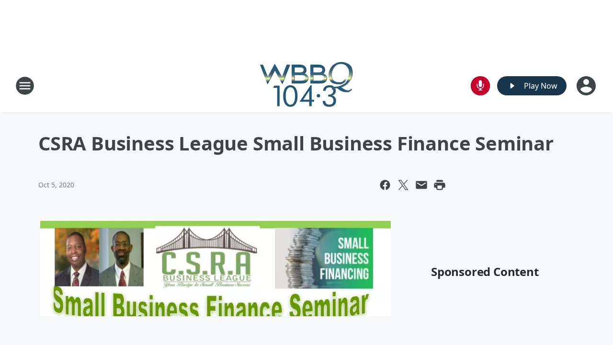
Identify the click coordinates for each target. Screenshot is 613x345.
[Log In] (587, 85)
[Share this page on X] (403, 185)
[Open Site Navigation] (24, 85)
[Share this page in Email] (421, 185)
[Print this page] (439, 185)
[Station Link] (306, 85)
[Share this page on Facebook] (385, 185)
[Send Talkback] (480, 85)
